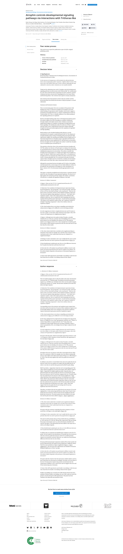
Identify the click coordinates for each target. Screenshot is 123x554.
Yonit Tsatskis (59, 22)
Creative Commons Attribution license (85, 538)
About (60, 4)
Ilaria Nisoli (66, 22)
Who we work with (31, 516)
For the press (47, 518)
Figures (46, 39)
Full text (38, 39)
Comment (93, 28)
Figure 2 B (50, 208)
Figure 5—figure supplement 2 (66, 396)
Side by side (63, 39)
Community (54, 4)
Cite (94, 24)
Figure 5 (44, 217)
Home (38, 4)
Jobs (28, 515)
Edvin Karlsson (41, 22)
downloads (90, 32)
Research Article (29, 10)
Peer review (55, 39)
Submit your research (92, 4)
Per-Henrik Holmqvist (50, 22)
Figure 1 (44, 183)
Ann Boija (34, 22)
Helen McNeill (46, 24)
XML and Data (47, 521)
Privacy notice (61, 496)
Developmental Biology (31, 12)
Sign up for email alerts (61, 493)
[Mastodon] (38, 528)
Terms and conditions (31, 521)
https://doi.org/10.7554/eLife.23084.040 (48, 480)
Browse (43, 4)
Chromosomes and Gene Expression (45, 12)
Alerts (83, 4)
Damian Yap (72, 22)
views (83, 32)
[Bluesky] (28, 528)
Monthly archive (47, 516)
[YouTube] (44, 528)
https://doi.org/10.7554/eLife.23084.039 (48, 260)
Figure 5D (51, 339)
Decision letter (30, 49)
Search (77, 4)
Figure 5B (72, 240)
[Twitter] (34, 528)
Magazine (48, 4)
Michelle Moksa (38, 24)
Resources (46, 519)
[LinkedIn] (31, 528)
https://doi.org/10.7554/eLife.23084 (40, 34)
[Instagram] (41, 528)
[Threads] (48, 528)
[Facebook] (51, 528)
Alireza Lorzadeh (30, 24)
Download (86, 24)
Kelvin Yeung (29, 22)
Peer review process (31, 46)
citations (83, 34)
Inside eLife (46, 515)
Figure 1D (51, 279)
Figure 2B (42, 326)
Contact (28, 519)
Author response (30, 52)
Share (85, 28)
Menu (35, 4)
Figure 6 (49, 222)
